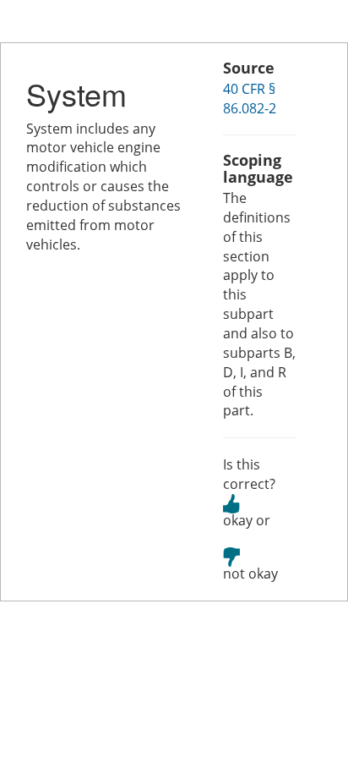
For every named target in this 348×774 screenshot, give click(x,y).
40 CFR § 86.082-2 (249, 99)
